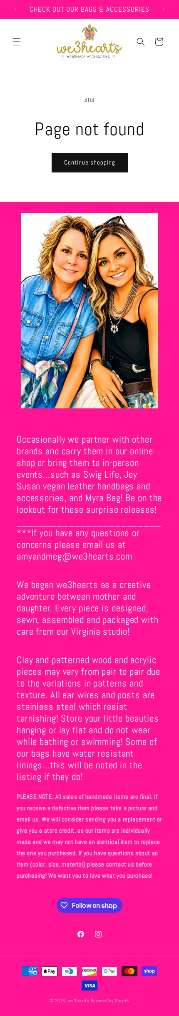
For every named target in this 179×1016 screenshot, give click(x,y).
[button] (16, 42)
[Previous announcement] (15, 9)
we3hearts (78, 1000)
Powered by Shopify (110, 1000)
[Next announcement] (163, 9)
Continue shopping (89, 162)
